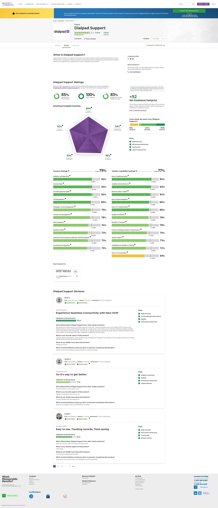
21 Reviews (77, 38)
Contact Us (31, 482)
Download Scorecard (155, 45)
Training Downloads (140, 479)
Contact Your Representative (189, 11)
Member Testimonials (34, 479)
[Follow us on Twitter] (199, 493)
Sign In (214, 4)
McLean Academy (139, 482)
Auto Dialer (61, 21)
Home (20, 4)
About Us (31, 478)
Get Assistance (135, 72)
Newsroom (31, 484)
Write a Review (91, 39)
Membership (29, 4)
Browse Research (86, 482)
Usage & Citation (139, 489)
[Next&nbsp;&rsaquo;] (69, 466)
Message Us (204, 487)
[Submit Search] (193, 4)
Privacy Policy (22, 505)
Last (73, 466)
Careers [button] (70, 4)
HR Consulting (138, 485)
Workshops (138, 484)
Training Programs (139, 481)
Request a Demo (12, 496)
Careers (31, 481)
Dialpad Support (69, 21)
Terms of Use (15, 505)
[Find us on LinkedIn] (195, 493)
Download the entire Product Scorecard (66, 88)
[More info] (91, 107)
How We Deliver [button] (41, 4)
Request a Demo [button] (203, 4)
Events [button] (77, 4)
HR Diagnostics (139, 478)
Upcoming (84, 484)
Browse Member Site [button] (57, 4)
